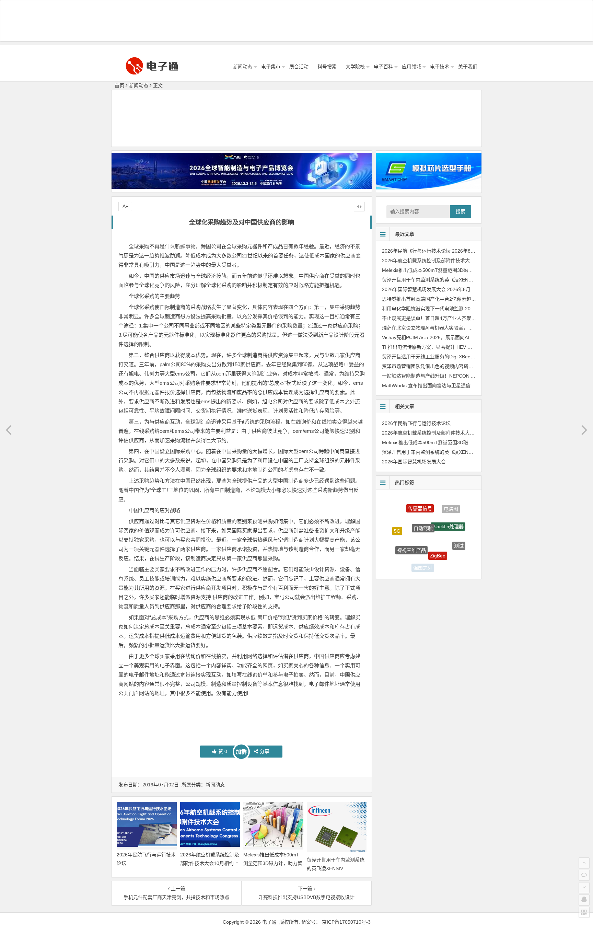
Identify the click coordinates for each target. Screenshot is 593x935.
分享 (264, 751)
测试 (459, 536)
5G (397, 524)
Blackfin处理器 (448, 512)
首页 (119, 85)
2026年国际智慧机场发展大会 (414, 289)
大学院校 (355, 66)
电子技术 (439, 66)
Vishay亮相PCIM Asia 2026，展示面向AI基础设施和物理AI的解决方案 (456, 337)
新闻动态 (242, 66)
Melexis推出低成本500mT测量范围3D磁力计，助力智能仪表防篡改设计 (272, 863)
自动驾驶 (423, 509)
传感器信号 (420, 501)
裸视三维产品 (411, 532)
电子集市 (270, 66)
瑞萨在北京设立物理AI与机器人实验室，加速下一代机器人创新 (449, 328)
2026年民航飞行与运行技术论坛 (416, 251)
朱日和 (401, 552)
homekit (447, 560)
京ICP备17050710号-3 (346, 922)
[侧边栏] (359, 206)
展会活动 (299, 66)
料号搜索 (327, 66)
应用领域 (411, 66)
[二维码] (584, 912)
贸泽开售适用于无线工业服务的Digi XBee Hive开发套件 (441, 356)
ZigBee (437, 537)
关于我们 (467, 66)
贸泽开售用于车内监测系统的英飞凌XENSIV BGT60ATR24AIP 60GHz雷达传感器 (469, 279)
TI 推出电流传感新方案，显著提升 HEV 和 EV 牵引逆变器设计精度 (453, 347)
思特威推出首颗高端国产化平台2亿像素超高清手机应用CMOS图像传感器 (460, 299)
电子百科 (383, 66)
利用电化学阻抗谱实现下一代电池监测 (423, 308)
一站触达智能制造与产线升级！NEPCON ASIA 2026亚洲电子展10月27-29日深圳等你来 (475, 376)
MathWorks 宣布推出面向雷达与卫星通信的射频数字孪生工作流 (450, 385)
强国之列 (422, 559)
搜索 (460, 211)
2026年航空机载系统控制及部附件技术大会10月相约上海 (209, 863)
